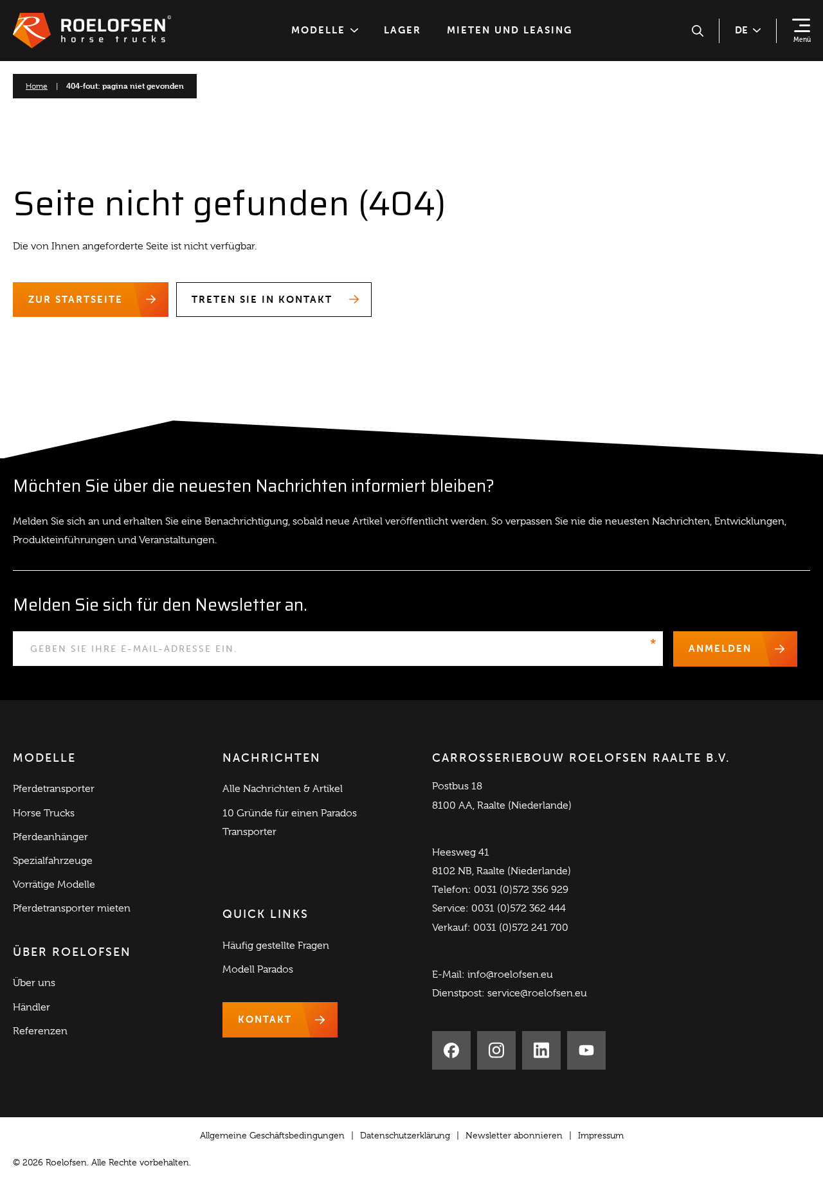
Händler (31, 1007)
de (741, 30)
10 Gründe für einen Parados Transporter (289, 822)
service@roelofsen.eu (537, 993)
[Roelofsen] (92, 31)
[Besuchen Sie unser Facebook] (451, 1050)
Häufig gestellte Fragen (275, 945)
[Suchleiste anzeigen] (697, 31)
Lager (402, 30)
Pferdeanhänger (50, 837)
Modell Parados (257, 969)
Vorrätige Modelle (54, 884)
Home (37, 86)
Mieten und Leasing (509, 30)
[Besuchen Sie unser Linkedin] (541, 1050)
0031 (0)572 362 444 (518, 908)
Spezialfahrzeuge (53, 861)
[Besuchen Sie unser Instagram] (496, 1050)
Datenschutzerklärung (405, 1135)
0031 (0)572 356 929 (521, 889)
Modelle (318, 30)
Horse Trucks (44, 813)
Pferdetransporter (54, 789)
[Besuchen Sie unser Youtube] (586, 1050)
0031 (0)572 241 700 (520, 927)
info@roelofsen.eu (510, 974)
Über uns (34, 983)
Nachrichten (271, 758)
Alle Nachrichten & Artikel (282, 789)
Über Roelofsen (72, 952)
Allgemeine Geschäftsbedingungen (272, 1135)
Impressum (601, 1135)
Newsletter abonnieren (514, 1135)
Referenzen (40, 1031)
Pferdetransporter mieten (72, 908)
